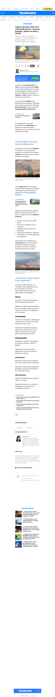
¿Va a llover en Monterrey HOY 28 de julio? (22, 116)
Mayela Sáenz (24, 70)
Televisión (31, 16)
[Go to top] (38, 691)
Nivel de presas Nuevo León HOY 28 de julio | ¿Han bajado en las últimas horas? (21, 203)
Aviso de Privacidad (24, 695)
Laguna (32, 9)
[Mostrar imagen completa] (37, 161)
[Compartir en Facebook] (19, 66)
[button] (37, 66)
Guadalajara (24, 9)
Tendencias (48, 16)
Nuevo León (30, 427)
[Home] (27, 13)
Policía (19, 16)
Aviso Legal (33, 695)
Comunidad (12, 16)
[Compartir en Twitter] (22, 66)
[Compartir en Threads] (25, 66)
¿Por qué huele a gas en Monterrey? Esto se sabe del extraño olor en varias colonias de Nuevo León (31, 529)
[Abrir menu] (1, 13)
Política (24, 16)
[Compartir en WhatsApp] (16, 66)
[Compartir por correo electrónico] (28, 66)
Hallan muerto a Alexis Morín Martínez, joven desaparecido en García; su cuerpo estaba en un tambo (30, 544)
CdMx (8, 9)
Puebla (38, 9)
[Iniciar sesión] (53, 13)
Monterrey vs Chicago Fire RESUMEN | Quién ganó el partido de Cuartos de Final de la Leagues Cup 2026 (31, 536)
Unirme (34, 78)
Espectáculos (39, 16)
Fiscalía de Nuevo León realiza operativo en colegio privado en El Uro (30, 520)
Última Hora (4, 16)
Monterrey (15, 9)
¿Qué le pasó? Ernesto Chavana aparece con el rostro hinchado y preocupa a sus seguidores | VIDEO (31, 514)
